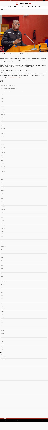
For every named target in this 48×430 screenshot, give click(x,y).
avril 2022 (2, 179)
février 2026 (2, 106)
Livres (1, 319)
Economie (2, 292)
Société (15, 6)
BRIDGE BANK (2, 273)
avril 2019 (2, 236)
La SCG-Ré (2, 317)
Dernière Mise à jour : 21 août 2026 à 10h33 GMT (37, 0)
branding (2, 271)
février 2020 (2, 220)
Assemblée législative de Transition (12, 77)
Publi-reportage (3, 333)
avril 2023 (2, 160)
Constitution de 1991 (18, 77)
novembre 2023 (3, 149)
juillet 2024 (2, 136)
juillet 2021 (2, 193)
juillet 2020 (2, 212)
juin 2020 (2, 214)
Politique (5, 6)
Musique (2, 322)
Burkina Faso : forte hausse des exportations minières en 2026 (8, 85)
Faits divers (2, 300)
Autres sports (2, 265)
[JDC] (24, 4)
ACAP (1, 244)
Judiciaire (2, 314)
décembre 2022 (3, 166)
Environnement (2, 298)
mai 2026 (2, 101)
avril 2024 (2, 141)
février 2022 (2, 182)
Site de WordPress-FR (3, 359)
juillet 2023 (2, 155)
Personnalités (34, 6)
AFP (1, 254)
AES (1, 249)
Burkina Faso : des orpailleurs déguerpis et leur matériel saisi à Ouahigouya (9, 88)
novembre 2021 (3, 187)
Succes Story (2, 344)
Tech (1, 346)
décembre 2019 (3, 223)
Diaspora (2, 287)
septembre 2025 (3, 114)
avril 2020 (2, 217)
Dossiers (39, 6)
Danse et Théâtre (3, 284)
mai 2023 (2, 158)
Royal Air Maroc (3, 336)
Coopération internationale (4, 281)
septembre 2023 (3, 152)
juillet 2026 (2, 98)
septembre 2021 (3, 190)
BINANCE (2, 268)
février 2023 (2, 163)
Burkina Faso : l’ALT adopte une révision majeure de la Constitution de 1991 (10, 11)
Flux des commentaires (3, 357)
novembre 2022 (3, 168)
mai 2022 (2, 177)
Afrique (2, 257)
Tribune (2, 349)
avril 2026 (2, 103)
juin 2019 (2, 233)
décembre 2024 (3, 128)
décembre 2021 (3, 185)
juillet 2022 (2, 174)
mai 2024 (2, 139)
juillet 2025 (2, 117)
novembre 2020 (3, 206)
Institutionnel (2, 309)
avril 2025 (2, 122)
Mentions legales (5, 418)
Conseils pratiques (3, 279)
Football (2, 303)
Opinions (29, 6)
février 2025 (2, 125)
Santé (26, 6)
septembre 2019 (3, 228)
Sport (18, 6)
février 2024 (2, 144)
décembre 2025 (3, 109)
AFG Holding (2, 252)
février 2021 (2, 201)
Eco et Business (10, 6)
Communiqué (2, 276)
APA (1, 260)
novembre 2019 (3, 225)
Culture (22, 6)
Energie (2, 295)
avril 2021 (2, 198)
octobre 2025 (2, 112)
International (6, 8)
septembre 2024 (3, 133)
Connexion (2, 354)
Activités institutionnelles (3, 246)
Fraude (2, 306)
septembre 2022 (3, 171)
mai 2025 (2, 120)
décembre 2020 (3, 204)
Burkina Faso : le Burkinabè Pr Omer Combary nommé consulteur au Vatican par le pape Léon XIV (12, 91)
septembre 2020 (3, 209)
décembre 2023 (3, 147)
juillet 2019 (2, 231)
